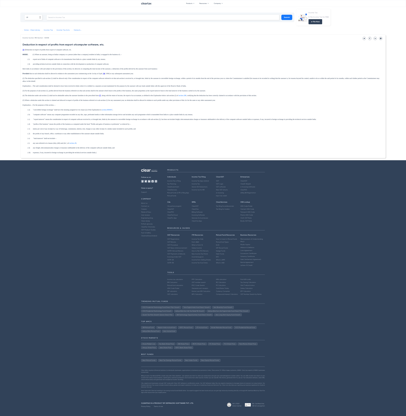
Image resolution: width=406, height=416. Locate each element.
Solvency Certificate (247, 256)
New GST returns (222, 190)
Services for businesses (200, 218)
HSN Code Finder (246, 206)
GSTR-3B (170, 263)
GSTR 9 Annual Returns (175, 251)
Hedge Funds (220, 251)
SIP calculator (172, 291)
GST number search (199, 282)
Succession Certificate (248, 253)
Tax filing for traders (223, 209)
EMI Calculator (172, 282)
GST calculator (172, 294)
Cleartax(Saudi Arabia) (149, 236)
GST (217, 181)
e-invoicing (220, 193)
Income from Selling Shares (201, 260)
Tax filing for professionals (225, 206)
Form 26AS (195, 242)
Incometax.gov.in (198, 257)
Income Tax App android (200, 181)
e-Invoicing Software (247, 187)
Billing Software (197, 212)
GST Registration (173, 239)
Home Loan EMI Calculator (201, 291)
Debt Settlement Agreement (250, 259)
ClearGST (243, 181)
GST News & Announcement (177, 248)
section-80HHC (107, 110)
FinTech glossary (147, 224)
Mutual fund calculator (175, 285)
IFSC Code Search (198, 285)
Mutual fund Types (222, 242)
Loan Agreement (246, 250)
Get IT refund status (247, 285)
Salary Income (197, 248)
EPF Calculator (245, 291)
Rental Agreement (247, 262)
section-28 (72, 143)
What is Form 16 (197, 245)
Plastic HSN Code (246, 215)
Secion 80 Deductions (199, 187)
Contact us (145, 206)
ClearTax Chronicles (148, 227)
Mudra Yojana (245, 244)
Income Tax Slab (197, 239)
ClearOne (195, 209)
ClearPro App (172, 218)
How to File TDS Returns (200, 251)
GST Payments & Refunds (176, 254)
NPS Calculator (197, 294)
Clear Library (145, 221)
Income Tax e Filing (174, 181)
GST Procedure (172, 245)
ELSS (217, 245)
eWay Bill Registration (248, 193)
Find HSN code (245, 279)
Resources (203, 3)
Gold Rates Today (222, 288)
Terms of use (158, 406)
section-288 (182, 95)
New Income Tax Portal (200, 254)
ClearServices (172, 190)
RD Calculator (221, 282)
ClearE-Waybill (245, 184)
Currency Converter (223, 291)
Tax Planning (171, 184)
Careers (144, 209)
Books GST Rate (246, 221)
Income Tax (196, 184)
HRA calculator (221, 279)
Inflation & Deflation (247, 247)
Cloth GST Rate (246, 218)
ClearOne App (197, 221)
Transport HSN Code (247, 212)
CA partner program (174, 206)
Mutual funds (171, 196)
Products (189, 3)
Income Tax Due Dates (200, 263)
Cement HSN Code (247, 209)
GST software (221, 187)
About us (144, 203)
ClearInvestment (173, 187)
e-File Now (315, 22)
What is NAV (220, 263)
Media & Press (146, 212)
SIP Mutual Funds (222, 248)
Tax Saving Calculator (248, 282)
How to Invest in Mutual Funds (226, 239)
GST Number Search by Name (250, 294)
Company (217, 3)
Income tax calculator (175, 279)
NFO (217, 257)
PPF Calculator (197, 279)
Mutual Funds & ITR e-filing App (178, 193)
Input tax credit (221, 196)
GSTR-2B (170, 260)
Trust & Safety (146, 233)
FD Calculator (221, 285)
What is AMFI (220, 260)
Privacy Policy (145, 406)
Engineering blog (147, 218)
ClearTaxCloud (172, 215)
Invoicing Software (198, 215)
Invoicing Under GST (174, 257)
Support (144, 192)
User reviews (145, 215)
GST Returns (171, 242)
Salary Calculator (246, 288)
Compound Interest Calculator (227, 294)
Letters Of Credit (246, 265)
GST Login (219, 184)
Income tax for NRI (198, 190)
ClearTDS (243, 190)
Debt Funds (220, 254)
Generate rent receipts (200, 288)
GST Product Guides (148, 230)
